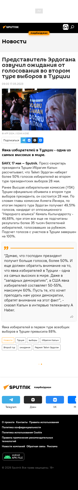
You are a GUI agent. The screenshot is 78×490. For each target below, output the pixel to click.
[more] (72, 316)
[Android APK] (13, 457)
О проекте (8, 422)
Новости (8, 340)
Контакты (22, 422)
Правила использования (44, 422)
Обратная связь (36, 446)
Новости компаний (13, 446)
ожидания (25, 347)
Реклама (52, 446)
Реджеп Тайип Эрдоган (47, 347)
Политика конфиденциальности (21, 427)
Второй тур (9, 347)
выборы (33, 340)
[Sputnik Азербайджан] (11, 28)
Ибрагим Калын (50, 340)
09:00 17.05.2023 (12, 84)
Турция (20, 340)
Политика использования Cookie (22, 432)
